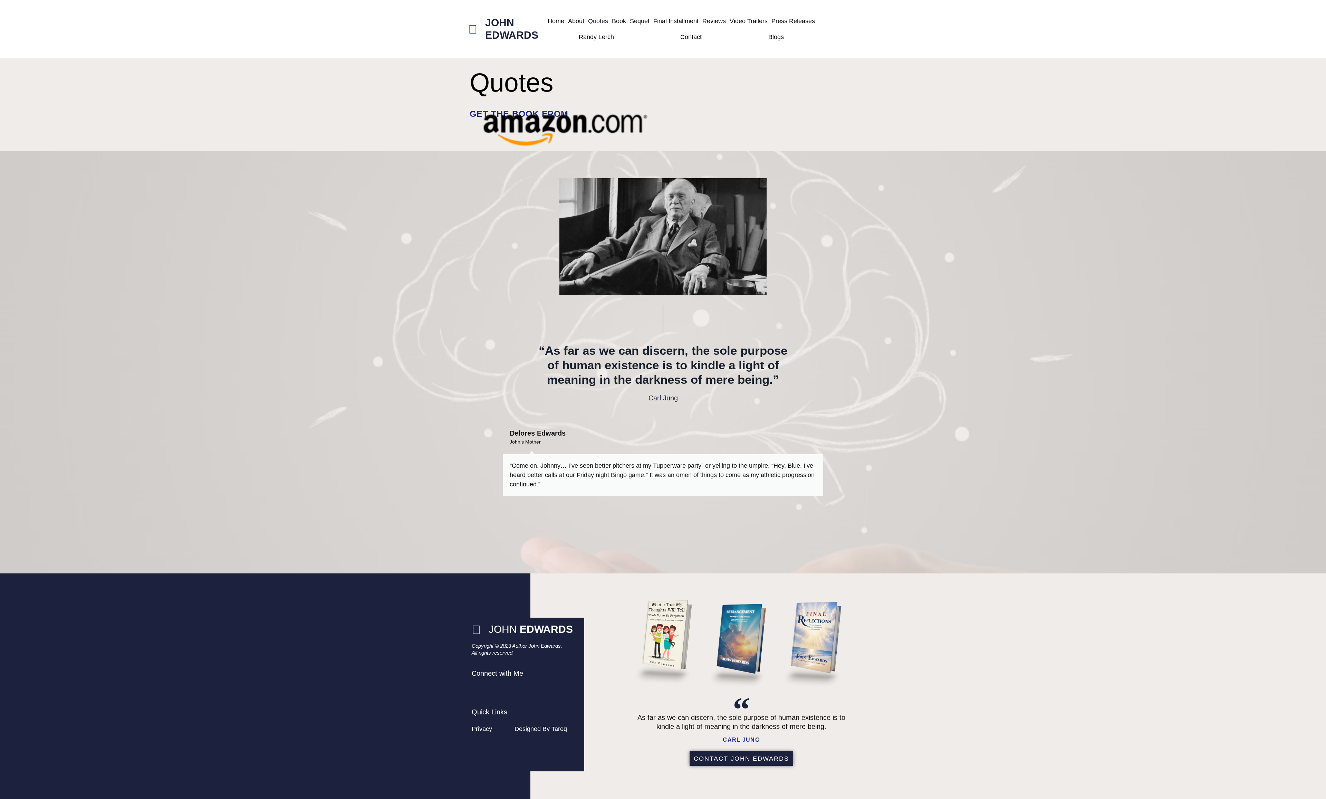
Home (556, 21)
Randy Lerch (596, 37)
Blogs (776, 37)
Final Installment (676, 21)
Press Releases (793, 21)
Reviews (714, 21)
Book (619, 21)
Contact (691, 37)
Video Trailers (749, 21)
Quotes (598, 21)
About (576, 21)
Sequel (639, 21)
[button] (476, 480)
